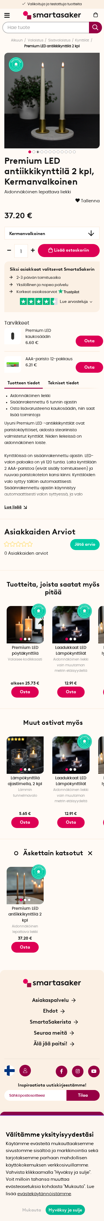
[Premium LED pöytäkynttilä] (25, 624)
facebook (59, 1071)
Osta (25, 691)
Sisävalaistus (59, 40)
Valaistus (35, 40)
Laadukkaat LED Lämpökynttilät (70, 651)
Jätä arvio (85, 544)
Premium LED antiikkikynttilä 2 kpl (25, 914)
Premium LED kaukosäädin (38, 334)
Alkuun (17, 40)
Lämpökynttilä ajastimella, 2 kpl (25, 781)
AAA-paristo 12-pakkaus (49, 359)
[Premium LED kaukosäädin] (13, 329)
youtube (91, 1071)
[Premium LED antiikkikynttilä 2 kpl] (25, 885)
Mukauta (31, 1210)
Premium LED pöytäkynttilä (25, 651)
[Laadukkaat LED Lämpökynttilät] (71, 624)
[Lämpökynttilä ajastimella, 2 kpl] (25, 755)
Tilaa (83, 1095)
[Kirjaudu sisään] (23, 1071)
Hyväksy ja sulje (65, 1210)
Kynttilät (82, 40)
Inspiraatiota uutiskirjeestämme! (52, 1085)
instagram (75, 1071)
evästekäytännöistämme (44, 1194)
